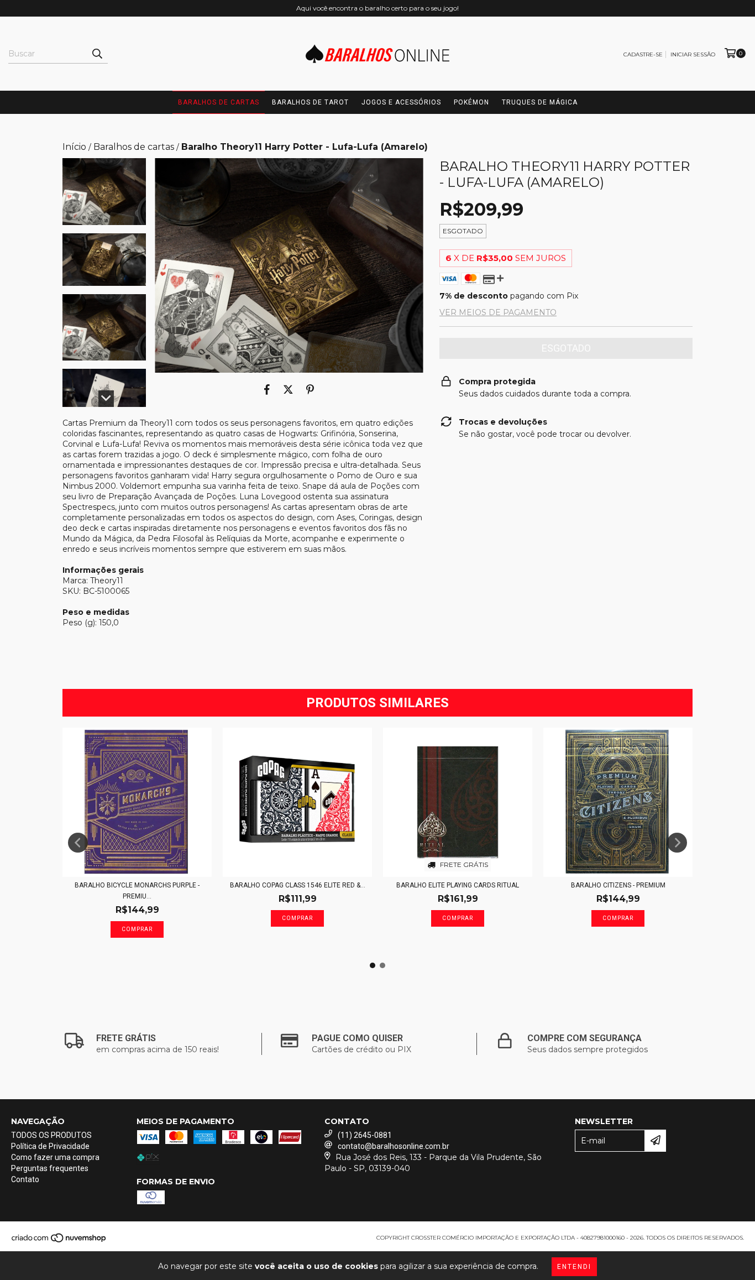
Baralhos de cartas (218, 102)
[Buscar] (97, 54)
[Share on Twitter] (288, 389)
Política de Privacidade (50, 1146)
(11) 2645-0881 (365, 1135)
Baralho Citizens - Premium (618, 885)
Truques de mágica (540, 102)
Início (74, 147)
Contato (25, 1179)
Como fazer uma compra (55, 1157)
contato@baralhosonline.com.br (393, 1146)
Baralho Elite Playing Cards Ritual (457, 885)
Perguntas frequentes (49, 1168)
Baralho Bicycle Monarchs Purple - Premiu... (137, 890)
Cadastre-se (643, 54)
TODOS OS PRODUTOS (51, 1135)
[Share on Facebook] (267, 389)
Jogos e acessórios (401, 102)
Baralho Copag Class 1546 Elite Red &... (297, 885)
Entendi (574, 1267)
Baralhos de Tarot (310, 102)
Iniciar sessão (692, 54)
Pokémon (471, 102)
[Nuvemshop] (59, 1241)
